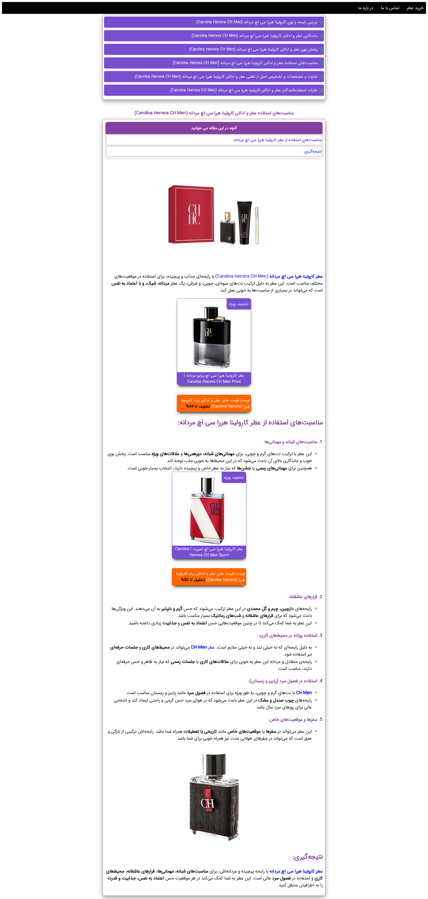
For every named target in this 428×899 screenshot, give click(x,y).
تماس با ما (390, 7)
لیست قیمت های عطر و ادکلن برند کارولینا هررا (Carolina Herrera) (215, 403)
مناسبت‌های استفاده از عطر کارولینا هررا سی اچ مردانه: (277, 140)
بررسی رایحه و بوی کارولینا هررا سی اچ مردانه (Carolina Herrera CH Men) (257, 22)
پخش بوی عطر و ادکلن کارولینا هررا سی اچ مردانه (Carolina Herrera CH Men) (254, 49)
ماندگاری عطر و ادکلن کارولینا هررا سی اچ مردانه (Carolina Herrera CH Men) (255, 36)
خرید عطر (415, 7)
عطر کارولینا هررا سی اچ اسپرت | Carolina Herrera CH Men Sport (209, 552)
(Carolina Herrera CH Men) (269, 276)
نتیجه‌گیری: (312, 151)
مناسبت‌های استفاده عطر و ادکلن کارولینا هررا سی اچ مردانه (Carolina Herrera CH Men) (246, 63)
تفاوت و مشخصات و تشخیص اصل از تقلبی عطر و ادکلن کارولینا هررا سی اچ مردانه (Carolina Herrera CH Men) (227, 76)
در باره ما (365, 7)
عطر (203, 647)
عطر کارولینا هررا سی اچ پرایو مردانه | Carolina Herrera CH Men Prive (214, 378)
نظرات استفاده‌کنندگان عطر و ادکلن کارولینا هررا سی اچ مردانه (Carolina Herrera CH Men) (244, 90)
